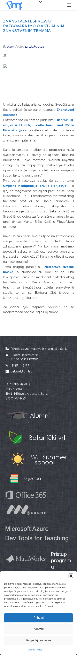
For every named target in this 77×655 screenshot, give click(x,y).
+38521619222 (20, 365)
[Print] (6, 55)
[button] (71, 576)
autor (10, 46)
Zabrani (38, 629)
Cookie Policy (35, 649)
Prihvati (38, 617)
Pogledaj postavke (38, 640)
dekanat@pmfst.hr (22, 371)
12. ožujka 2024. (35, 46)
